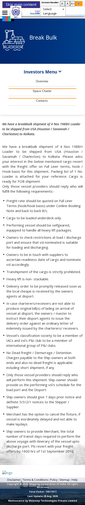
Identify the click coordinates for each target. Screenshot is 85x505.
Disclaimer (14, 480)
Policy (54, 480)
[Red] (7, 18)
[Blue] (4, 18)
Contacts (42, 100)
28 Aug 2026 (42, 496)
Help (75, 480)
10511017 (42, 491)
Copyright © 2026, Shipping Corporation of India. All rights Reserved (42, 485)
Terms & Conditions (35, 480)
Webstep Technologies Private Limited (53, 500)
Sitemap (64, 480)
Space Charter (42, 91)
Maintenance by (42, 500)
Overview (42, 81)
